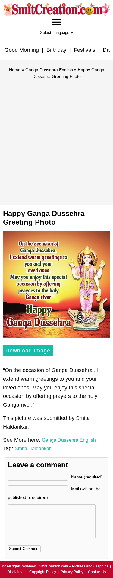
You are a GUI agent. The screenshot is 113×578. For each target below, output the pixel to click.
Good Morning (22, 50)
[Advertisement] (56, 139)
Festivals (84, 50)
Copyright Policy (42, 572)
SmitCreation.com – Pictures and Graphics (73, 566)
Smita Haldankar (33, 448)
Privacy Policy (72, 572)
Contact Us (97, 572)
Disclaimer (16, 572)
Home (14, 69)
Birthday (56, 50)
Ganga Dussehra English (49, 69)
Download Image (27, 351)
